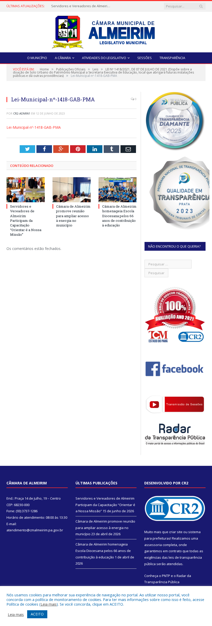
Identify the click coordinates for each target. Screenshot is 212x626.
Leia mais (49, 604)
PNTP (166, 575)
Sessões (144, 57)
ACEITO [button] (37, 614)
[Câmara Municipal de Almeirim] (106, 30)
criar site (176, 532)
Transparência (172, 57)
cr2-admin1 (21, 113)
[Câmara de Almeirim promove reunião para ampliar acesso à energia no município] (71, 189)
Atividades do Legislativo (104, 57)
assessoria (153, 544)
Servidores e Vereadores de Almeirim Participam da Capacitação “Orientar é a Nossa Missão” (82, 6)
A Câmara (63, 57)
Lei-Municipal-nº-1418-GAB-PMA (33, 127)
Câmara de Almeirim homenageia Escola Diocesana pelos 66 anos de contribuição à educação (119, 215)
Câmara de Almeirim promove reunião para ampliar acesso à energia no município (73, 215)
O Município (37, 57)
